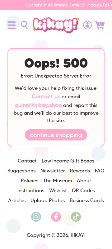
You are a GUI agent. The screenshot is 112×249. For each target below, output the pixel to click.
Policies (29, 181)
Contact (27, 161)
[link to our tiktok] (76, 217)
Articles (17, 200)
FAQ (100, 171)
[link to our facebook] (56, 217)
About (84, 181)
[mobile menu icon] (11, 25)
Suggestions (21, 171)
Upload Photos (47, 200)
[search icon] (24, 25)
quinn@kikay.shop (38, 105)
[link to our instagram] (36, 217)
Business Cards (87, 200)
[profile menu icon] (87, 25)
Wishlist (58, 190)
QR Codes (83, 190)
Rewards (80, 171)
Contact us (46, 96)
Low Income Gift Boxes (68, 161)
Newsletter (52, 171)
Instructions (30, 190)
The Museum (57, 181)
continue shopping (56, 135)
